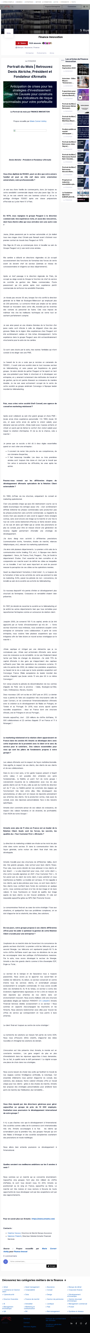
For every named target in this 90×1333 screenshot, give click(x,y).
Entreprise (30, 53)
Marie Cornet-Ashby (38, 121)
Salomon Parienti (14, 1236)
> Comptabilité (29, 1290)
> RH (25, 1311)
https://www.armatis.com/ (43, 1219)
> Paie (48, 1307)
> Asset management (32, 1287)
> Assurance (50, 1287)
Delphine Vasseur (14, 1233)
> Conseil (49, 1290)
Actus (52, 53)
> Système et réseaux (75, 1311)
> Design (49, 1294)
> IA (3, 1304)
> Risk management (53, 1311)
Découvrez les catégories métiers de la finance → (34, 1280)
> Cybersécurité (8, 1294)
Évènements (41, 53)
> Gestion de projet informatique (74, 1300)
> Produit (70, 1307)
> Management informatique (7, 1307)
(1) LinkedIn (44, 1001)
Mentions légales (30, 1326)
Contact (27, 1323)
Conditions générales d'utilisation (53, 1325)
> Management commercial (77, 1304)
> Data (26, 1294)
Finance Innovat (20, 1251)
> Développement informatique (74, 1295)
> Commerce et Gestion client (11, 1291)
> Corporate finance (74, 1290)
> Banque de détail (74, 1287)
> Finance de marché (31, 1299)
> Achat (5, 1287)
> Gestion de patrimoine (54, 1299)
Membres (27, 1319)
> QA (4, 1311)
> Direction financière (10, 1299)
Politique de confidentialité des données (56, 1319)
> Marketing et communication (29, 1307)
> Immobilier (28, 1304)
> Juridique (50, 1304)
